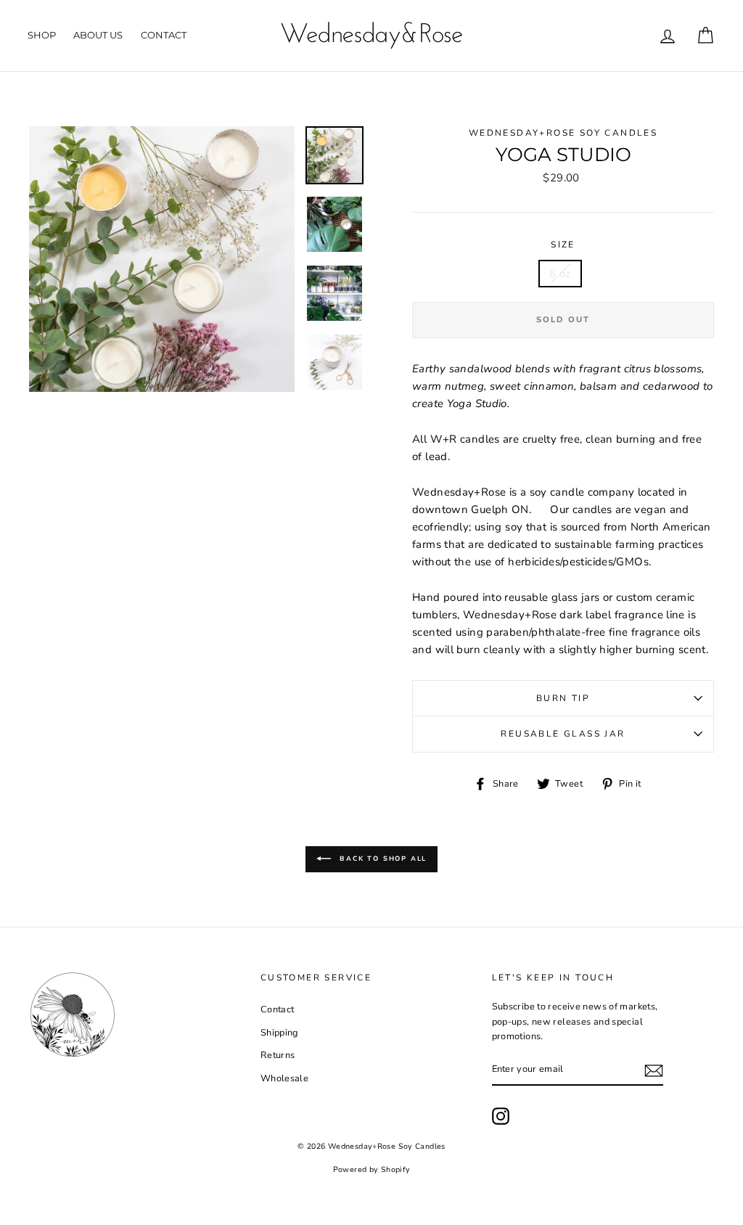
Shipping (279, 1032)
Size (563, 244)
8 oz (560, 273)
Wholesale (284, 1078)
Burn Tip (563, 698)
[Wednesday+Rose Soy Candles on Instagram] (500, 1116)
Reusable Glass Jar (563, 733)
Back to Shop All (382, 858)
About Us (98, 35)
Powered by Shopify (372, 1169)
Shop (42, 35)
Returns (277, 1055)
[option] (162, 259)
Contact (163, 35)
